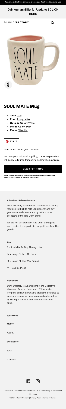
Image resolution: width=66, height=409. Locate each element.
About (10, 332)
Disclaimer (13, 341)
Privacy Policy (35, 398)
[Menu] (60, 22)
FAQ (9, 350)
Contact (11, 359)
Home (10, 323)
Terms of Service (49, 398)
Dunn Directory (16, 22)
